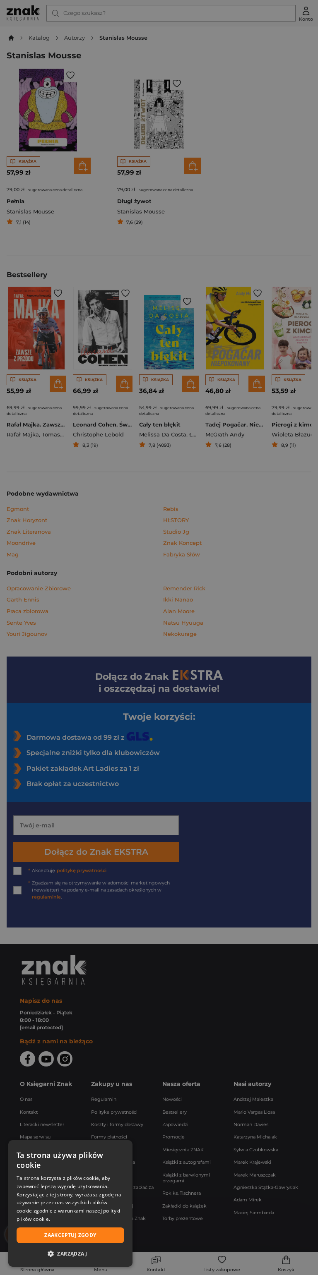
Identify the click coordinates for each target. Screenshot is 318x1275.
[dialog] (70, 1203)
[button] (70, 1253)
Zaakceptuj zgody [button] (70, 1235)
